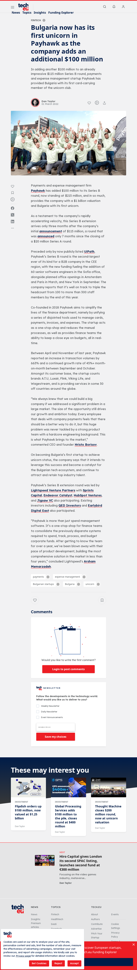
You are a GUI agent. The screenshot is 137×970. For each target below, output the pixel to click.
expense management (67, 576)
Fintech (36, 20)
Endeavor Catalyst (57, 495)
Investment (21, 801)
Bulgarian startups (43, 584)
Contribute (97, 924)
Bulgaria (70, 584)
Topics (26, 12)
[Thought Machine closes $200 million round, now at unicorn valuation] (108, 787)
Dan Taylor (20, 826)
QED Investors (69, 505)
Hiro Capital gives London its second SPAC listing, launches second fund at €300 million (80, 863)
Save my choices (55, 737)
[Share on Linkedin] (12, 221)
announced (45, 236)
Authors (95, 919)
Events (115, 914)
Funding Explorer (61, 12)
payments (38, 576)
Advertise (96, 928)
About (94, 914)
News (16, 12)
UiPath (89, 251)
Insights (40, 12)
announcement (50, 231)
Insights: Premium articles (36, 923)
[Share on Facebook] (12, 208)
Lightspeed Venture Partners (53, 490)
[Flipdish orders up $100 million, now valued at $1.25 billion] (28, 787)
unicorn (90, 584)
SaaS (54, 924)
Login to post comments (68, 669)
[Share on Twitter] (12, 214)
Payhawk (38, 191)
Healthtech (57, 919)
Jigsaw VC (45, 500)
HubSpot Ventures (88, 495)
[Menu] (12, 7)
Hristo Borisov (86, 444)
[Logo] (25, 7)
